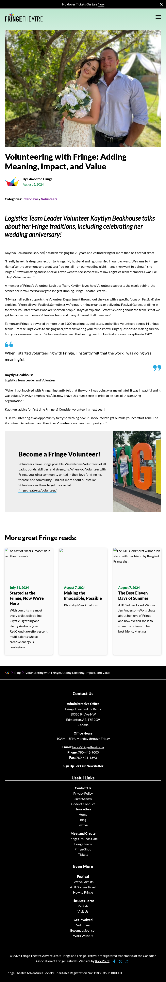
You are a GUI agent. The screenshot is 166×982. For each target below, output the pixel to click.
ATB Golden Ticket (83, 887)
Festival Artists (83, 882)
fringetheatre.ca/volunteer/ (37, 490)
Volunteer (83, 925)
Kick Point (102, 961)
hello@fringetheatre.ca (88, 747)
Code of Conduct (83, 804)
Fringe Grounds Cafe (83, 839)
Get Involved (83, 920)
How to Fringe (83, 892)
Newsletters (83, 809)
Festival (83, 825)
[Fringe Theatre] (24, 17)
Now (101, 4)
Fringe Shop (83, 849)
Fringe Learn (83, 844)
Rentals (83, 906)
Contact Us (83, 788)
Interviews (30, 199)
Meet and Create (83, 833)
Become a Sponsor (83, 930)
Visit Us (83, 911)
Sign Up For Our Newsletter (83, 766)
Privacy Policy (83, 793)
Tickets (83, 854)
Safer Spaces (83, 798)
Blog (17, 672)
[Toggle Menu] (158, 17)
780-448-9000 (88, 752)
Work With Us (83, 935)
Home (83, 814)
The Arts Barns (83, 901)
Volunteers (49, 199)
